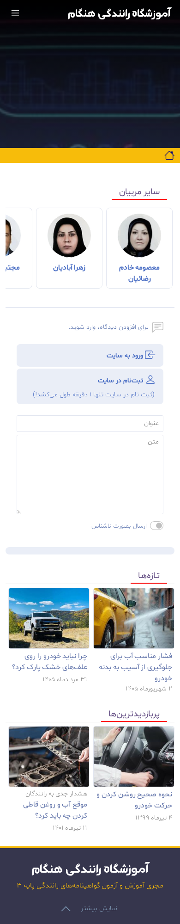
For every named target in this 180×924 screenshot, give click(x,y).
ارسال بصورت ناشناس (119, 526)
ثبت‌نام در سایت (94, 387)
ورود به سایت (126, 355)
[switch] (156, 525)
